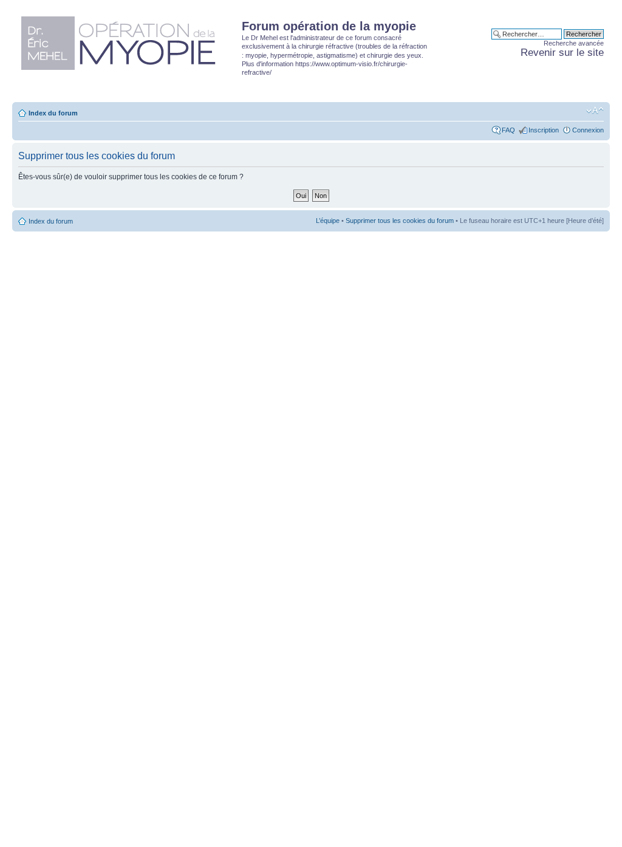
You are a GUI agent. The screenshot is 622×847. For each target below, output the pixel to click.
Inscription (543, 130)
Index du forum (53, 113)
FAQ (508, 130)
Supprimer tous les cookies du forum (400, 220)
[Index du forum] (128, 40)
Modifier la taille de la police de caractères (595, 110)
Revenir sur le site (562, 52)
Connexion (588, 130)
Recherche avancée (574, 43)
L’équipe (328, 220)
